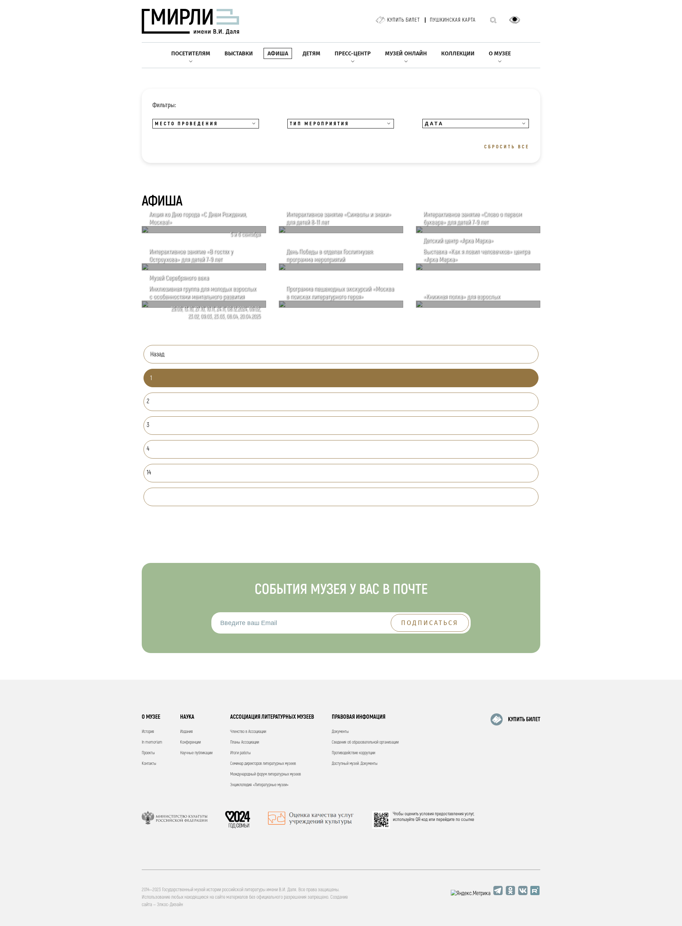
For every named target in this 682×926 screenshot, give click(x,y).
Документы (340, 731)
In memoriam (152, 742)
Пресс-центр (353, 53)
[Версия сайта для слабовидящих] (514, 19)
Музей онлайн (406, 53)
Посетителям (190, 53)
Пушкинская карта (453, 20)
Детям (311, 53)
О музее (500, 53)
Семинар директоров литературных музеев (263, 763)
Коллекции (458, 53)
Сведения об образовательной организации (365, 742)
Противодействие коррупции (353, 753)
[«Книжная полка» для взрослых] (478, 305)
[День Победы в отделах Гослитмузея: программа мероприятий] (341, 268)
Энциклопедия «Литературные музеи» (259, 785)
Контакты (149, 763)
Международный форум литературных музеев (265, 774)
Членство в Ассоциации (248, 731)
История (148, 731)
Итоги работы (240, 753)
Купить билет (403, 20)
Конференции (190, 742)
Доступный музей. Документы (355, 763)
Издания (186, 731)
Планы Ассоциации (244, 742)
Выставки (238, 53)
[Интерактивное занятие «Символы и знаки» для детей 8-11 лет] (341, 231)
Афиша (277, 53)
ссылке (467, 819)
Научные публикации (196, 753)
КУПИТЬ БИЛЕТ (524, 719)
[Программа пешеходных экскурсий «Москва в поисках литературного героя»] (341, 305)
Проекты (148, 753)
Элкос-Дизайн (170, 905)
